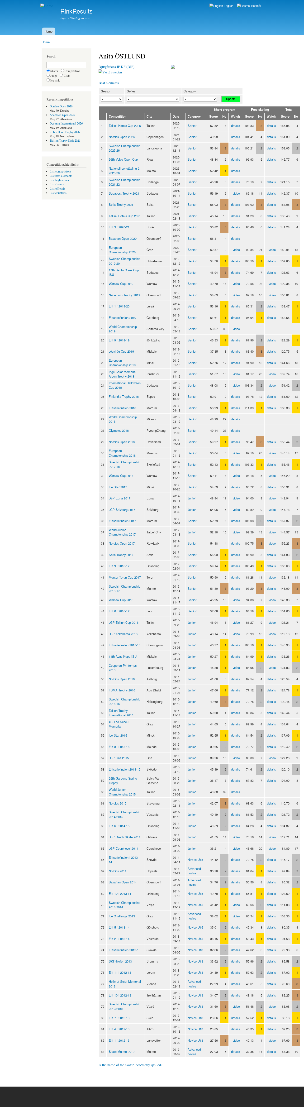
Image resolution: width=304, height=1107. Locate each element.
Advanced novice (194, 870)
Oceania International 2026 (66, 123)
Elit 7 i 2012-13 (119, 1018)
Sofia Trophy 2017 (121, 554)
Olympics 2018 (119, 430)
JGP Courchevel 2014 (123, 848)
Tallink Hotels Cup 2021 (125, 216)
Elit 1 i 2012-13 (119, 1040)
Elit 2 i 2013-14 (119, 938)
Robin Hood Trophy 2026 (65, 132)
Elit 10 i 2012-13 (120, 995)
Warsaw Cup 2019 (121, 283)
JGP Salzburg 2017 (122, 509)
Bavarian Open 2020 (123, 238)
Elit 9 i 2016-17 (119, 566)
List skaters (57, 184)
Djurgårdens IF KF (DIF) (116, 66)
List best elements (61, 176)
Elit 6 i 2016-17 (119, 611)
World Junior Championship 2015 (122, 791)
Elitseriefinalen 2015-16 (124, 645)
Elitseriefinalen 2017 (122, 520)
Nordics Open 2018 (122, 442)
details (235, 125)
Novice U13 (195, 950)
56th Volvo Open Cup (123, 159)
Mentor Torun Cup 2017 (125, 577)
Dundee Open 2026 (61, 106)
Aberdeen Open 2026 (62, 115)
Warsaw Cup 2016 (121, 600)
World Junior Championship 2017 (122, 532)
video (236, 193)
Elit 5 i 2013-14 (119, 927)
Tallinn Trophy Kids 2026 (65, 141)
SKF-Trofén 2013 (120, 961)
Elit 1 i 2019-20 (119, 306)
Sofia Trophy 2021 (121, 204)
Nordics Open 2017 (122, 543)
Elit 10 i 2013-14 (120, 893)
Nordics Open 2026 (122, 136)
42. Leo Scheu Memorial (118, 723)
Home (48, 31)
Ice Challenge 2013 (122, 916)
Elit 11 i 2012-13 (120, 972)
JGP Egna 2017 (119, 498)
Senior (192, 125)
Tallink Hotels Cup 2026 (125, 125)
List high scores (59, 180)
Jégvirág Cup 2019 (121, 351)
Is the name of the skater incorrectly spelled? (130, 1064)
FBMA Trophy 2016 (122, 690)
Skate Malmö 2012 (121, 1051)
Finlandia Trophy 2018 (124, 396)
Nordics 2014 (117, 871)
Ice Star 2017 (118, 487)
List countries (58, 193)
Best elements (109, 82)
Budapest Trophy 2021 (124, 193)
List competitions (60, 171)
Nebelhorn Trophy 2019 (124, 295)
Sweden (116, 72)
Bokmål (256, 6)
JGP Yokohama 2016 (123, 634)
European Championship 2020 (122, 249)
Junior (192, 498)
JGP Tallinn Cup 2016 (123, 622)
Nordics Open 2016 (122, 679)
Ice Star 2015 (118, 735)
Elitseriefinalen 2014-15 (124, 769)
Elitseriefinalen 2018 (122, 408)
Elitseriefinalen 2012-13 (124, 950)
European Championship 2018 (122, 452)
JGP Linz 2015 (119, 758)
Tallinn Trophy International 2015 (121, 712)
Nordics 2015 (117, 803)
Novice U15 (195, 859)
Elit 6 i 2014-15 (119, 826)
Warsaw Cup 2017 (121, 475)
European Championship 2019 (122, 362)
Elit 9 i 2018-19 (119, 340)
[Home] (47, 6)
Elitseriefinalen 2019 (122, 317)
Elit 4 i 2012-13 (119, 1029)
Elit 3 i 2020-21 (119, 227)
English (228, 6)
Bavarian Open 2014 (123, 882)
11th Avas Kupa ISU (123, 656)
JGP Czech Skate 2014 (124, 837)
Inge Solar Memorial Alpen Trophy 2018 (122, 374)
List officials (57, 189)
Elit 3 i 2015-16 (119, 746)
